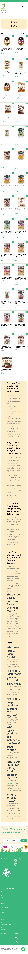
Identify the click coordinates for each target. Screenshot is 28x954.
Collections (6, 17)
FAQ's (2, 900)
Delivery (2, 905)
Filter (4, 33)
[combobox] (14, 12)
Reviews (2, 921)
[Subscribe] (23, 840)
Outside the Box (4, 929)
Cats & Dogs (3, 922)
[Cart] (23, 7)
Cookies (2, 912)
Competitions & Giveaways (6, 924)
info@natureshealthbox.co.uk (8, 888)
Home (2, 17)
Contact (2, 895)
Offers (2, 897)
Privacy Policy (3, 909)
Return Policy (3, 910)
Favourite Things (4, 927)
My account (3, 914)
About (2, 894)
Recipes (2, 919)
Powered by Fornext (5, 951)
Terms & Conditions (4, 907)
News (2, 899)
